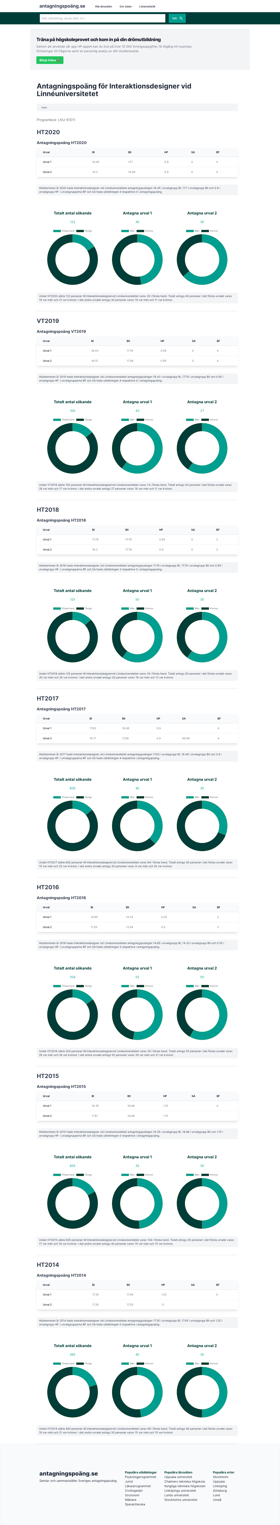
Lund (216, 1495)
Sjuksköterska (135, 1504)
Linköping (220, 1486)
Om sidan (126, 6)
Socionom (132, 1495)
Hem (44, 107)
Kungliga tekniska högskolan (184, 1486)
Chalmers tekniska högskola (184, 1481)
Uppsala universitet (178, 1477)
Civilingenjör (134, 1490)
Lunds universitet (176, 1495)
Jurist (129, 1481)
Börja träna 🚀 (49, 60)
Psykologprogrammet (140, 1477)
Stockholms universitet (180, 1500)
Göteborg (220, 1490)
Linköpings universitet (180, 1490)
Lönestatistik (147, 6)
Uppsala (219, 1481)
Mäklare (130, 1500)
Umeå (217, 1500)
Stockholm (220, 1477)
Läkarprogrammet (138, 1486)
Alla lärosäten (103, 6)
